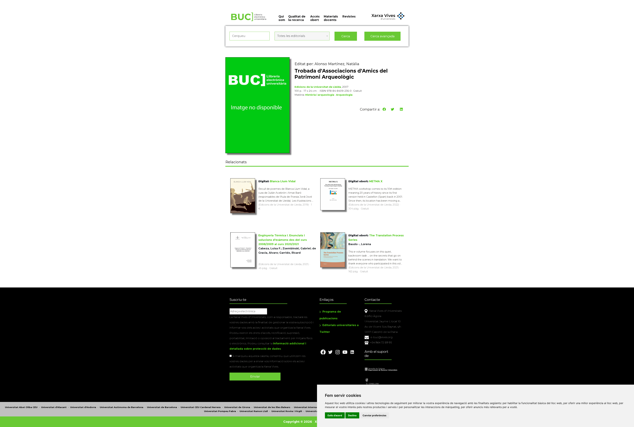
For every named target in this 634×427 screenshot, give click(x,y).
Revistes (349, 16)
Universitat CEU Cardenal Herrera (201, 410)
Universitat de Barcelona (162, 410)
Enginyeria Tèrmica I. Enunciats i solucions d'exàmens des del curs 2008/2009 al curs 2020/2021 (282, 242)
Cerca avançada (382, 36)
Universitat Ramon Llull (254, 414)
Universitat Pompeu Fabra (220, 414)
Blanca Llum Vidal (282, 182)
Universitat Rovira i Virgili (286, 414)
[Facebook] (384, 109)
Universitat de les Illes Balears (272, 410)
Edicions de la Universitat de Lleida (318, 87)
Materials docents (331, 18)
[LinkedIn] (401, 109)
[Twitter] (392, 109)
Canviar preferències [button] (374, 415)
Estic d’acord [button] (335, 415)
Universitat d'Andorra (83, 410)
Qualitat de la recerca (296, 18)
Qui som (282, 18)
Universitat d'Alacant (54, 410)
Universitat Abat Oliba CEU (21, 410)
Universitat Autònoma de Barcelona (121, 410)
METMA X (374, 182)
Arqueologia (344, 94)
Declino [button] (352, 415)
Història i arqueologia (319, 94)
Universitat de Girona (237, 410)
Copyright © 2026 (297, 424)
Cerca (345, 36)
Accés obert (315, 18)
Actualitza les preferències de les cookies (31, 2)
